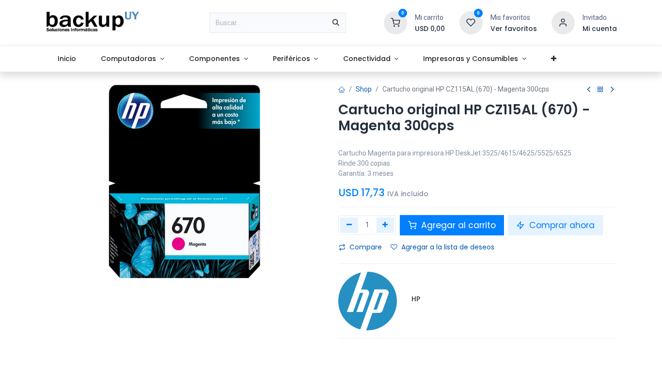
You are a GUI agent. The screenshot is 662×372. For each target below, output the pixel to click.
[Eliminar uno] (349, 225)
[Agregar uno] (385, 225)
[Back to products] (600, 90)
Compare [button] (365, 247)
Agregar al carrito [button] (457, 225)
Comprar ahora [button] (561, 225)
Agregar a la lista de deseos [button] (447, 247)
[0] (395, 22)
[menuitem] (67, 59)
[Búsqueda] (336, 22)
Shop (364, 89)
